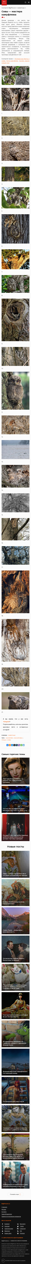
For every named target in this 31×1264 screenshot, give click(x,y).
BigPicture (12, 8)
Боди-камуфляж (12, 61)
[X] (14, 745)
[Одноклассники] (10, 745)
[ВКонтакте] (7, 745)
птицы (4, 740)
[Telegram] (24, 745)
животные (21, 8)
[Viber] (19, 745)
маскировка (18, 738)
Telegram (6, 721)
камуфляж (9, 738)
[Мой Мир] (12, 745)
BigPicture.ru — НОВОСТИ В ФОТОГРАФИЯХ (14, 1240)
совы (9, 740)
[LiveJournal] (17, 745)
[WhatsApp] (21, 745)
